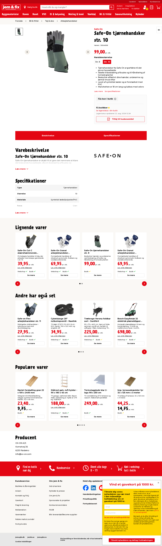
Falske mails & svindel (24, 519)
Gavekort (132, 1)
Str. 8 (97, 62)
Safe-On (98, 29)
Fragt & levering (22, 505)
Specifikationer (112, 135)
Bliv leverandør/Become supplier (63, 515)
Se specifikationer (112, 91)
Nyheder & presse (57, 491)
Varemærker (20, 515)
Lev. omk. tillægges (25, 268)
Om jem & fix (54, 496)
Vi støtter (136, 9)
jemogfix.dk (20, 537)
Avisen (120, 6)
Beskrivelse (48, 135)
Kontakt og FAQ (22, 496)
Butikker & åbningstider (25, 486)
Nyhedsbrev (143, 1)
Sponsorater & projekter (59, 500)
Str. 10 (107, 62)
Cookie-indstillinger (23, 541)
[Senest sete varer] (159, 30)
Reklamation (20, 510)
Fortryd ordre (21, 524)
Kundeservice (155, 1)
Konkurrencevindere (58, 505)
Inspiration (130, 6)
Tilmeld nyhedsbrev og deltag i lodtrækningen (132, 540)
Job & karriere (123, 9)
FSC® (51, 510)
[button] (80, 283)
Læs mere (98, 91)
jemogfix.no (42, 537)
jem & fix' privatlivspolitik (146, 511)
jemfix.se (30, 537)
